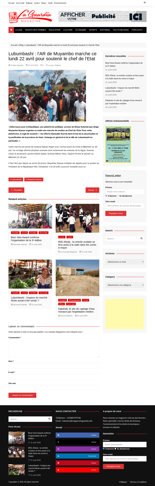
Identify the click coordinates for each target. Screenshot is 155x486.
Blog (21, 45)
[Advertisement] (124, 314)
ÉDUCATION (54, 30)
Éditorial (29, 3)
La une (51, 65)
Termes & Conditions (138, 482)
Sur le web (20, 3)
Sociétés (33, 233)
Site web (12, 383)
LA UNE (18, 30)
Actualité (15, 233)
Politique (58, 65)
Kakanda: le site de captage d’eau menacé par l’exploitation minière (123, 102)
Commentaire (14, 337)
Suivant (91, 190)
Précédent (18, 190)
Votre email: (110, 201)
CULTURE (68, 30)
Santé (50, 3)
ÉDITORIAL (105, 30)
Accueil (11, 3)
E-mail (11, 372)
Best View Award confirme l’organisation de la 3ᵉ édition (124, 64)
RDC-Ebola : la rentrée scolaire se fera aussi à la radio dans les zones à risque (77, 245)
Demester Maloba (20, 244)
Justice (37, 3)
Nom (11, 361)
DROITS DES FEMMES (35, 30)
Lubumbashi (16, 179)
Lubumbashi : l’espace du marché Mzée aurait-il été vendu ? (122, 89)
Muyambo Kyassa (34, 179)
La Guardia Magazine (69, 252)
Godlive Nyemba (17, 65)
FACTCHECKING (121, 30)
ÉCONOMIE (81, 30)
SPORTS (93, 30)
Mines (43, 3)
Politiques (123, 482)
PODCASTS (137, 30)
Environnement (60, 3)
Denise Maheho (67, 316)
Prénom (108, 187)
